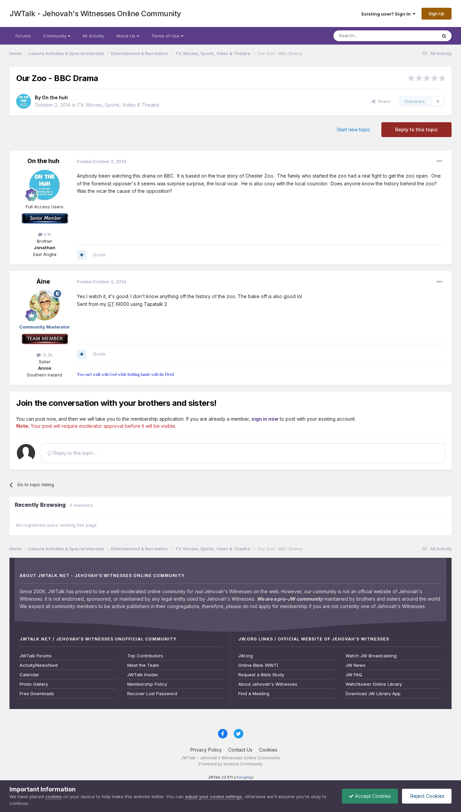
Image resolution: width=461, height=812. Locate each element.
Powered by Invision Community (230, 763)
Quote (99, 254)
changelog (243, 777)
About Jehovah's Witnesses (267, 684)
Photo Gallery (34, 684)
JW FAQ (354, 674)
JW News (355, 665)
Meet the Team (143, 665)
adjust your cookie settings (213, 796)
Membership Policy (147, 684)
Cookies (268, 750)
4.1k (47, 234)
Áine (43, 281)
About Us (126, 35)
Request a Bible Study (261, 674)
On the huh (55, 97)
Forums (23, 35)
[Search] (444, 35)
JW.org (245, 655)
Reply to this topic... (74, 453)
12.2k (47, 355)
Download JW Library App (373, 693)
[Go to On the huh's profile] (23, 101)
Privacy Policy (206, 750)
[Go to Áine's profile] (44, 305)
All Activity (93, 35)
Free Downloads (37, 693)
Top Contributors (145, 655)
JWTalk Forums (36, 655)
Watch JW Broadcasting (371, 655)
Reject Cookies (426, 796)
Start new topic (353, 129)
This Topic (417, 35)
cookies (53, 796)
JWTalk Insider (142, 674)
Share (382, 101)
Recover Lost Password (152, 693)
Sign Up (436, 13)
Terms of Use (166, 35)
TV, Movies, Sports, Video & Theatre (118, 105)
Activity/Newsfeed (39, 665)
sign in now (264, 419)
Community (55, 35)
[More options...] (439, 161)
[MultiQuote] (81, 255)
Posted (101, 161)
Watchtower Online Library (374, 684)
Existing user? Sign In (387, 14)
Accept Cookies (372, 796)
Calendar (29, 674)
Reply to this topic (416, 129)
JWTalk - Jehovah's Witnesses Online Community (95, 13)
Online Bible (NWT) (258, 665)
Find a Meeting (253, 693)
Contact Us (240, 750)
